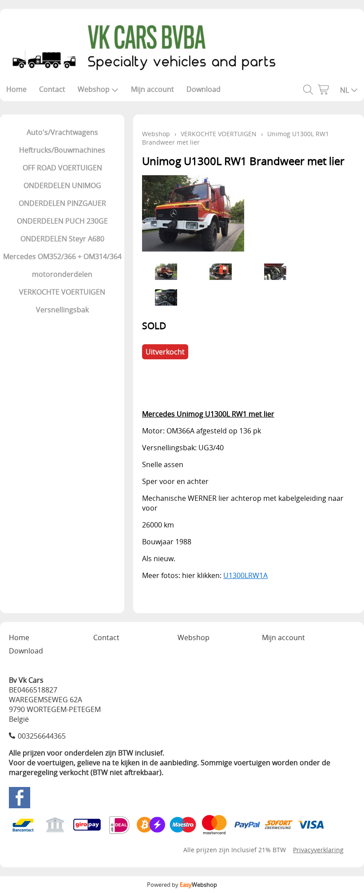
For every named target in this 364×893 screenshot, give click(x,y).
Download (203, 89)
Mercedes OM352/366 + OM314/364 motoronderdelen (62, 265)
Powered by (182, 885)
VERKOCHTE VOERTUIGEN (62, 292)
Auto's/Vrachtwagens (62, 132)
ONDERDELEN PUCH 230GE (62, 221)
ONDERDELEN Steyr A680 (62, 239)
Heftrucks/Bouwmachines (62, 150)
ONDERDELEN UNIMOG (62, 185)
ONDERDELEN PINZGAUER (62, 203)
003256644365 (42, 736)
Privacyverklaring (318, 850)
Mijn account (152, 89)
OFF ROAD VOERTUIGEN (62, 168)
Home (16, 89)
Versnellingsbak (62, 310)
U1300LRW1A (245, 575)
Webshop (94, 89)
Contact (52, 89)
